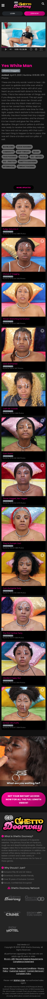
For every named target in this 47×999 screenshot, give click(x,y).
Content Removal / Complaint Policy (30, 972)
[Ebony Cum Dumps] (34, 913)
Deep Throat (23, 152)
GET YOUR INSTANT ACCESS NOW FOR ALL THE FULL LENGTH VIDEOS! (23, 799)
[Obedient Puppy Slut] (23, 659)
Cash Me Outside (10, 409)
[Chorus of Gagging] (23, 255)
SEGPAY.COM (19, 980)
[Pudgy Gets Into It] (23, 210)
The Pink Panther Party (12, 633)
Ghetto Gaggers (27, 161)
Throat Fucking (26, 166)
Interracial (9, 166)
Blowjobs (8, 147)
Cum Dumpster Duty (12, 588)
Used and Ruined (10, 364)
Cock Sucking (24, 147)
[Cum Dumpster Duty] (23, 569)
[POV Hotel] (12, 929)
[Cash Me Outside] (23, 389)
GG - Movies (36, 156)
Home (5, 968)
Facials (23, 156)
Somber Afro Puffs (11, 723)
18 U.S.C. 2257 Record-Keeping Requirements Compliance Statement (23, 960)
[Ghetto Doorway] (22, 5)
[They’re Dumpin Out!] (23, 524)
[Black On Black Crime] (12, 913)
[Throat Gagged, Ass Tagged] (23, 479)
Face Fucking (9, 156)
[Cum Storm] (23, 434)
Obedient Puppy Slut (12, 678)
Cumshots (8, 152)
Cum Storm (8, 454)
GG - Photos (9, 161)
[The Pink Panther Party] (23, 614)
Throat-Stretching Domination (16, 319)
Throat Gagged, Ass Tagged (15, 498)
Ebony (36, 152)
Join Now (34, 13)
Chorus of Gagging (11, 274)
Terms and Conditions (26, 968)
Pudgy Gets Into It (10, 229)
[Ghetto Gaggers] (34, 898)
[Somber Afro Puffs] (23, 704)
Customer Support (17, 971)
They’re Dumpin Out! (12, 543)
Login (12, 13)
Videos (12, 968)
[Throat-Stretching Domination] (23, 300)
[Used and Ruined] (23, 345)
